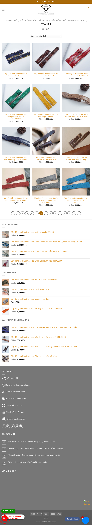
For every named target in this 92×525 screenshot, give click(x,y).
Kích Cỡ (43, 20)
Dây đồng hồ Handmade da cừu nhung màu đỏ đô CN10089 (16, 199)
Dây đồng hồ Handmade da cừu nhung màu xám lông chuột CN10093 (46, 200)
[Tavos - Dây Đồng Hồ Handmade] (46, 9)
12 (69, 213)
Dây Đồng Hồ (28, 20)
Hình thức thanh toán (15, 392)
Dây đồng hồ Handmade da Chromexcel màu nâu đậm (45, 158)
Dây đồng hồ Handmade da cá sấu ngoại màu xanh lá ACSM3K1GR (15, 116)
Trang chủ (10, 20)
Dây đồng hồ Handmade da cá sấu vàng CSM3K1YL (46, 115)
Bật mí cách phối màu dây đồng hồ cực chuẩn (27, 462)
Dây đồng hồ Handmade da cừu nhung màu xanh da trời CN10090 (76, 200)
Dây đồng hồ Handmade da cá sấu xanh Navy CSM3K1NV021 (16, 158)
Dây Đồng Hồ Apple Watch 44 (68, 20)
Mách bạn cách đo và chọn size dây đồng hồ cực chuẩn (31, 441)
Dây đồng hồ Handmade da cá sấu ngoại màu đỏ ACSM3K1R (76, 75)
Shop (46, 518)
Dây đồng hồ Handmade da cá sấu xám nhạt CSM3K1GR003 (76, 115)
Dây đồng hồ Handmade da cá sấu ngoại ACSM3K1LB (15, 75)
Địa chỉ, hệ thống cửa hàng (17, 385)
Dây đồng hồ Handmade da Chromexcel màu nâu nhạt (76, 158)
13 (74, 213)
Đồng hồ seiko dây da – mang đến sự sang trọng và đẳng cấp (34, 455)
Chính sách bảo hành (15, 412)
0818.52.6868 (15, 517)
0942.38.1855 (15, 518)
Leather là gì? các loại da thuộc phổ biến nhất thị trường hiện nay (35, 448)
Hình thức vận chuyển (16, 398)
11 (65, 213)
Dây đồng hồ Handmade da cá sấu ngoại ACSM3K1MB (46, 75)
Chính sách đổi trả (14, 405)
